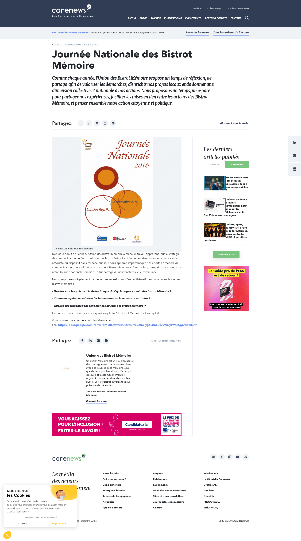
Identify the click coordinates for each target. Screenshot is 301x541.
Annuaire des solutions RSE (169, 490)
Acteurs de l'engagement (117, 496)
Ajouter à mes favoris (234, 123)
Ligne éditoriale (112, 484)
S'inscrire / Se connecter (237, 8)
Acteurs (214, 164)
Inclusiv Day (211, 507)
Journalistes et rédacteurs (168, 501)
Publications (173, 18)
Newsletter (197, 8)
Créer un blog (214, 8)
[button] (7, 535)
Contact (157, 507)
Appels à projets (216, 18)
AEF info (209, 490)
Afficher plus (226, 254)
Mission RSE (211, 473)
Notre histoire (111, 473)
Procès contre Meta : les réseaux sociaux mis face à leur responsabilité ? (237, 183)
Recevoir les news (197, 32)
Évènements (193, 18)
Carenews (237, 164)
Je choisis (21, 523)
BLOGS (143, 18)
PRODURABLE (212, 501)
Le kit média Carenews (217, 479)
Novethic (209, 496)
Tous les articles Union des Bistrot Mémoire (106, 393)
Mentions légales (89, 521)
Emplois (236, 18)
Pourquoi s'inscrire (114, 490)
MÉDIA (132, 18)
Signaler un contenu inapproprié (166, 341)
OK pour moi (58, 523)
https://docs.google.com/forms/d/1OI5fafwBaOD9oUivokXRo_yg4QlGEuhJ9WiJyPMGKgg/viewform (127, 325)
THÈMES (156, 18)
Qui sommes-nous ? (114, 479)
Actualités (108, 501)
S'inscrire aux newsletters (168, 496)
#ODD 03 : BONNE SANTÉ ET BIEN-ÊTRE (75, 45)
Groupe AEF (211, 484)
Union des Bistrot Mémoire (72, 32)
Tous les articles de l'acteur (231, 32)
